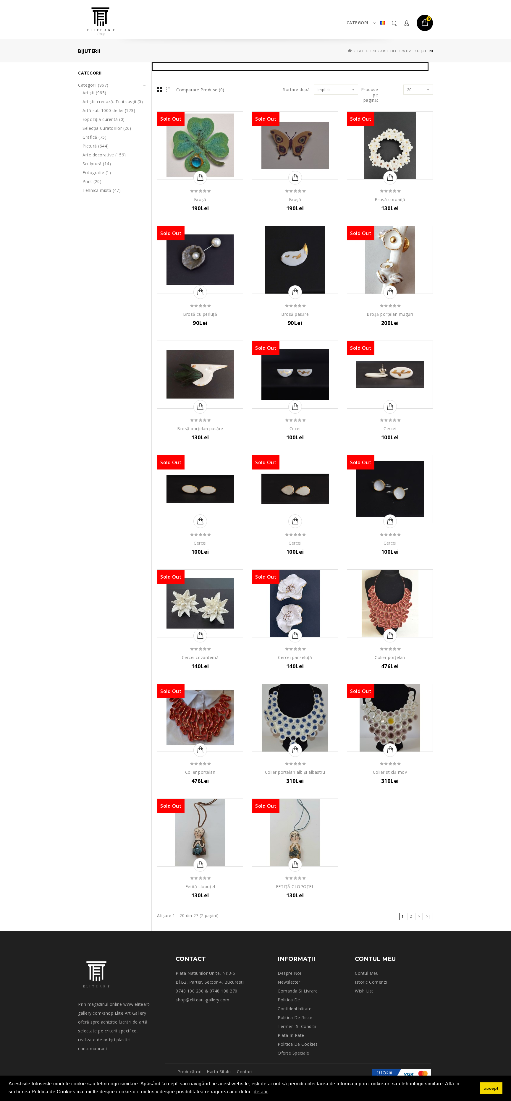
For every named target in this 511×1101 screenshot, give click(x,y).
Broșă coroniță (390, 199)
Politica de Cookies (298, 1044)
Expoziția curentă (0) (104, 119)
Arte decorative (396, 51)
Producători (189, 1071)
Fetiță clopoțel (200, 886)
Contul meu (406, 23)
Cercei (390, 428)
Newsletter (289, 982)
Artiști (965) (94, 92)
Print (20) (92, 181)
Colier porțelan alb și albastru (295, 772)
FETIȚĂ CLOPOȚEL (295, 886)
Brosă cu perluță (200, 314)
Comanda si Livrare (298, 991)
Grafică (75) (94, 137)
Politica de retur (295, 1017)
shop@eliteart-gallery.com (202, 1000)
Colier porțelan (390, 657)
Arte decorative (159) (104, 155)
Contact (245, 1071)
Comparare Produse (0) (200, 90)
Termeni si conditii (297, 1026)
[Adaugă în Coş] (200, 177)
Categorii (358, 22)
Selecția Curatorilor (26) (107, 128)
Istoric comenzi (371, 982)
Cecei (295, 428)
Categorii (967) (93, 85)
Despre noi (289, 973)
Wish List (364, 991)
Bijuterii (425, 51)
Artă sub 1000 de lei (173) (109, 110)
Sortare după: (297, 89)
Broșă (200, 199)
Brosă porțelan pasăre (200, 428)
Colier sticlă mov (390, 772)
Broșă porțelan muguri (390, 314)
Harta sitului (219, 1071)
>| (428, 916)
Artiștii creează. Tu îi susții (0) (113, 101)
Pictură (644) (96, 146)
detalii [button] (261, 1091)
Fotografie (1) (97, 172)
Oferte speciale (293, 1053)
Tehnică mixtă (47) (102, 190)
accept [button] (491, 1088)
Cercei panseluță (295, 657)
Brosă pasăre (295, 314)
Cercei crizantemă (200, 657)
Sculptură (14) (97, 163)
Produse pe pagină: (369, 95)
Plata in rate (291, 1035)
